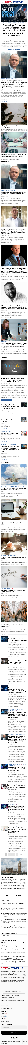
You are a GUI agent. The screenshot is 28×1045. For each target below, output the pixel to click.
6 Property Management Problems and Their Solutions (13, 126)
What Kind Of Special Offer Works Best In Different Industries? (12, 625)
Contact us (3, 1003)
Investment (12, 952)
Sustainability (3, 961)
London (25, 764)
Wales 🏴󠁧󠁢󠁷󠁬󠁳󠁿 (3, 1018)
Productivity (3, 956)
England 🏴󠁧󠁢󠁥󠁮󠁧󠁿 (10, 588)
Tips (7, 961)
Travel (24, 486)
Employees (24, 948)
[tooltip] (11, 1038)
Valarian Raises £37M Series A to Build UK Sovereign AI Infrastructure (17, 787)
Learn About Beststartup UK (8, 997)
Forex (14, 949)
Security (7, 956)
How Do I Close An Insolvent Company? (10, 420)
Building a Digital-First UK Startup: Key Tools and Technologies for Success (13, 155)
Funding (14, 22)
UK (17, 961)
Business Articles (7, 22)
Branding (7, 942)
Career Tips (11, 658)
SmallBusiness (22, 956)
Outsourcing (24, 954)
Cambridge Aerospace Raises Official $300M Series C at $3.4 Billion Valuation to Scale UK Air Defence (14, 30)
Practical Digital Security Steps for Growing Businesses (17, 639)
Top (10, 961)
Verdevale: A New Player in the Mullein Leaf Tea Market (13, 558)
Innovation (2, 952)
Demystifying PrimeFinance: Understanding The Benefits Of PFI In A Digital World (10, 406)
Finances (7, 949)
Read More (14, 49)
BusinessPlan (22, 943)
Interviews (14, 78)
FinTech (11, 949)
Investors (18, 952)
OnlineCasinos (19, 954)
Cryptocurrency (10, 945)
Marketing (18, 486)
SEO (11, 956)
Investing (7, 952)
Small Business (16, 956)
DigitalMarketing (10, 948)
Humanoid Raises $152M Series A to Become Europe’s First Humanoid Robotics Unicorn (17, 808)
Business (3, 431)
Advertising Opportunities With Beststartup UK (12, 1000)
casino (2, 945)
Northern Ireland (5, 1021)
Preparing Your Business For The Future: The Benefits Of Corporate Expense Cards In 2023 (10, 449)
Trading (13, 961)
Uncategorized (5, 486)
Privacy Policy (4, 1005)
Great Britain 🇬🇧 (22, 22)
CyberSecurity (4, 948)
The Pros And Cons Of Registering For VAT (12, 379)
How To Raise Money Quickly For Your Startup (10, 433)
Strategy (21, 959)
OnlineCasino (12, 954)
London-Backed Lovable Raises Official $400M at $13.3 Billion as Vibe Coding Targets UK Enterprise (17, 690)
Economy (19, 948)
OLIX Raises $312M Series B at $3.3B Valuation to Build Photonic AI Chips (17, 769)
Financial (13, 376)
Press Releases (5, 555)
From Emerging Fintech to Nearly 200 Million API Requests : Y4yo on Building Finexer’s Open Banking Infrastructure (14, 84)
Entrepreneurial (5, 417)
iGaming (24, 949)
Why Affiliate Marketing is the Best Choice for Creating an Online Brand (13, 591)
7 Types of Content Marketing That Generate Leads (13, 523)
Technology (12, 765)
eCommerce (15, 948)
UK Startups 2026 (8, 964)
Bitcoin (3, 943)
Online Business (5, 954)
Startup (9, 959)
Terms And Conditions (6, 1008)
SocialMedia (3, 959)
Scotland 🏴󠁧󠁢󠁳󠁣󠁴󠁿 (4, 1016)
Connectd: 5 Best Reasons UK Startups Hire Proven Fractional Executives (17, 662)
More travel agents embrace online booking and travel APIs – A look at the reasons (13, 489)
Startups (16, 959)
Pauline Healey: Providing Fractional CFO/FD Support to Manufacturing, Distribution (17, 830)
